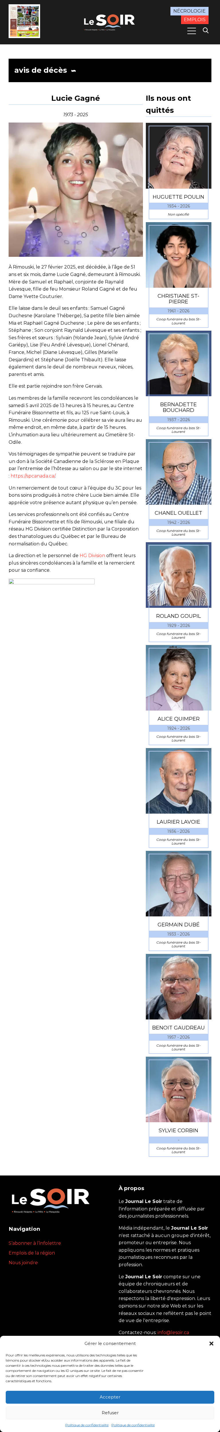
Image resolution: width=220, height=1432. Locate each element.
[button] (211, 1343)
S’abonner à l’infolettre (35, 1243)
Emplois (195, 19)
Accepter (110, 1397)
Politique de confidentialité (87, 1425)
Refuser (110, 1412)
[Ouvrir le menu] (191, 31)
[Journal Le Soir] (110, 21)
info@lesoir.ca (173, 1332)
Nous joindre (23, 1262)
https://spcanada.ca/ (33, 476)
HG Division (92, 555)
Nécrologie (189, 11)
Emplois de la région (32, 1253)
